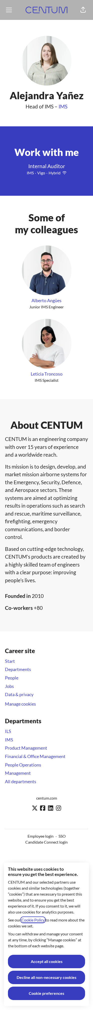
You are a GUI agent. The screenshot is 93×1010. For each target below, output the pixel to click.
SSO (62, 836)
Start (10, 661)
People (11, 677)
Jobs (9, 686)
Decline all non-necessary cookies (46, 977)
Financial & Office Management (35, 756)
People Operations (23, 765)
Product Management (26, 748)
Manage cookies (20, 704)
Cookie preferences (46, 993)
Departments (18, 669)
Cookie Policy (33, 919)
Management (18, 773)
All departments (20, 781)
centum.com (46, 798)
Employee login (41, 836)
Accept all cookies (46, 961)
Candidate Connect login (46, 842)
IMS (63, 106)
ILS (8, 731)
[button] (83, 10)
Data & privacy (19, 694)
